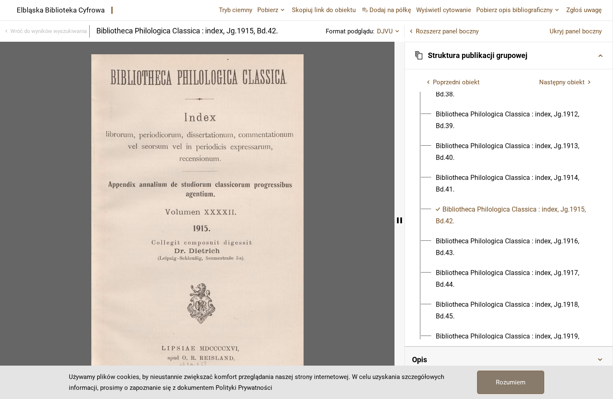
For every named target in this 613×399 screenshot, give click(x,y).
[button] (509, 55)
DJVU (385, 31)
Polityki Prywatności (244, 387)
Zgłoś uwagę (584, 10)
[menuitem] (513, 120)
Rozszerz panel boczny (447, 31)
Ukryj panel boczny (576, 31)
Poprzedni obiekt (456, 82)
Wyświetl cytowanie (443, 10)
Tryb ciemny (235, 10)
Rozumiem (510, 382)
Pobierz (267, 10)
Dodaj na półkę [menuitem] (390, 10)
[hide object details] (399, 220)
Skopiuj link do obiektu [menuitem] (324, 10)
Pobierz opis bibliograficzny (514, 10)
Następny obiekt (562, 82)
